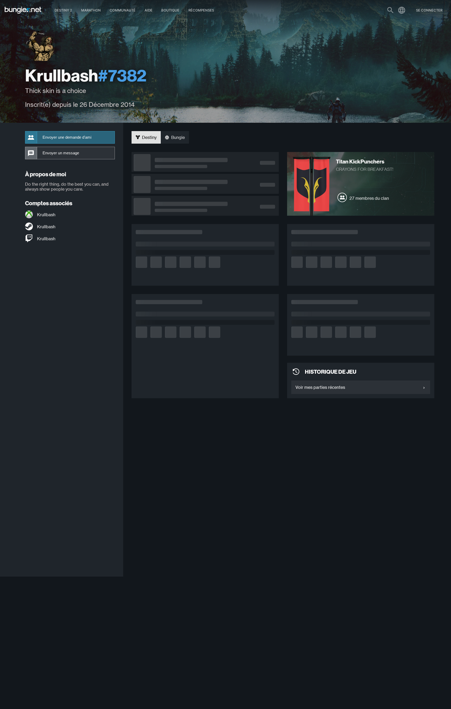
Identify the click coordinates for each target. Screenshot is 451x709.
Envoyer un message (61, 153)
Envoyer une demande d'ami (67, 137)
